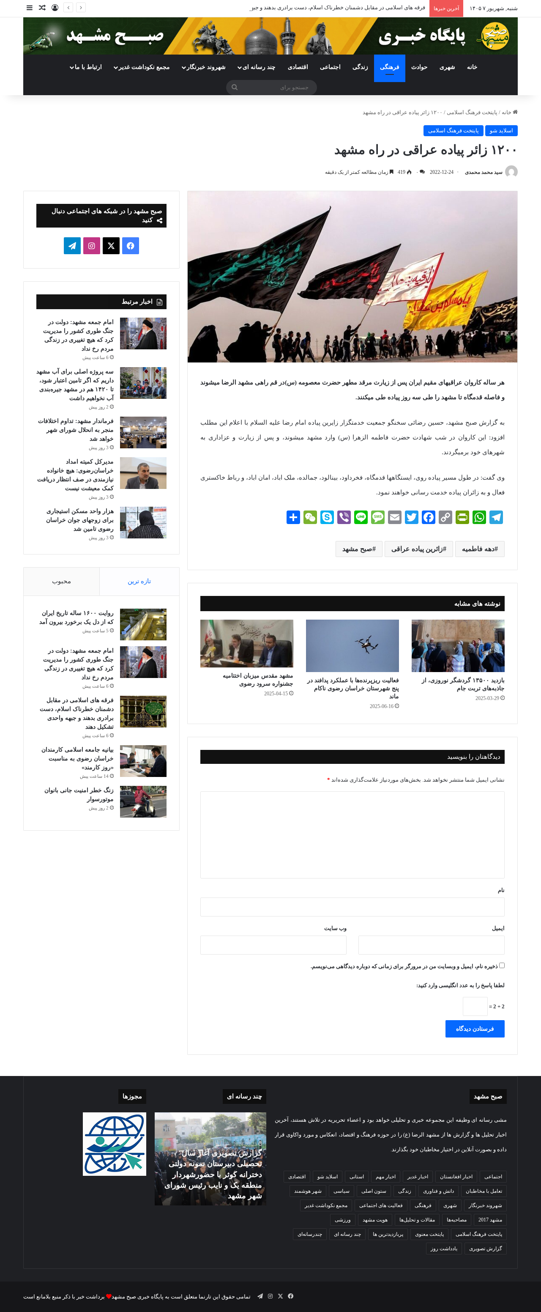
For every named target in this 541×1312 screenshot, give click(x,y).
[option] (210, 1158)
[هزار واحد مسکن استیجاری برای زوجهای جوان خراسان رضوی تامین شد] (143, 522)
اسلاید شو (501, 130)
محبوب (61, 581)
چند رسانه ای (259, 67)
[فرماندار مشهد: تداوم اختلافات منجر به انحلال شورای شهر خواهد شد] (143, 432)
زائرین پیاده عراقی (417, 548)
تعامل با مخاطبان (484, 1191)
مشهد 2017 (490, 1220)
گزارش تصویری (485, 1249)
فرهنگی (389, 67)
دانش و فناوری (438, 1191)
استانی (357, 1177)
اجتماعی (330, 67)
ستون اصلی (373, 1191)
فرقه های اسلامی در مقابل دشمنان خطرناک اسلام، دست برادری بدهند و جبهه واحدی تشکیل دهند (314, 7)
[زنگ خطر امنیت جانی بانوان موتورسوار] (143, 802)
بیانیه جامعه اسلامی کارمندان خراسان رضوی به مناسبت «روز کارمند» (77, 759)
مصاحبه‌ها (457, 1220)
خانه (472, 67)
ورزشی (343, 1220)
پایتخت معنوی (429, 1234)
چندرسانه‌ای (310, 1234)
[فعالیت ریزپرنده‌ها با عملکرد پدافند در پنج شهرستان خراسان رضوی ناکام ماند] (352, 646)
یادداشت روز (444, 1249)
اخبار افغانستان (456, 1177)
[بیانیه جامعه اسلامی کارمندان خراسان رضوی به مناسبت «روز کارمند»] (143, 761)
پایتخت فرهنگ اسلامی (472, 112)
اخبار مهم (386, 1177)
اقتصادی (298, 67)
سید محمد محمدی (484, 172)
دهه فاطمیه (478, 548)
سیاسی (341, 1191)
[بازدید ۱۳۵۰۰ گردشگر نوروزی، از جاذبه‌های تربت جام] (458, 646)
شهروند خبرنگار (485, 1205)
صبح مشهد (357, 548)
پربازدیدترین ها (388, 1234)
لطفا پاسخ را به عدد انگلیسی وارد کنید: (460, 985)
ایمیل (498, 928)
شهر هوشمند (308, 1191)
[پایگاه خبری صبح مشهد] (270, 36)
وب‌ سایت (335, 928)
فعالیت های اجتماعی (381, 1205)
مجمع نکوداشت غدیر (144, 67)
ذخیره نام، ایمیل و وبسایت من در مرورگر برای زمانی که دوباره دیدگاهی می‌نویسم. (404, 966)
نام (501, 890)
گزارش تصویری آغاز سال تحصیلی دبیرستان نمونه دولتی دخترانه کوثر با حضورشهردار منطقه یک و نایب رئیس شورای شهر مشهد (213, 1174)
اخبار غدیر (417, 1177)
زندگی (360, 67)
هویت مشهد (375, 1220)
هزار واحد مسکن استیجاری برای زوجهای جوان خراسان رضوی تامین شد (80, 520)
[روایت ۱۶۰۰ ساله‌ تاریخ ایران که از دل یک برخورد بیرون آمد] (143, 624)
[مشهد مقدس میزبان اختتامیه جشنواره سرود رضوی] (246, 644)
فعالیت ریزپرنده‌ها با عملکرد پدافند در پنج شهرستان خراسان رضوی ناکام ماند (353, 688)
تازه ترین (139, 581)
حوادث (419, 67)
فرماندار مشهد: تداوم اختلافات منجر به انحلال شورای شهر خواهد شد (76, 430)
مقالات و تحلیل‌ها (417, 1220)
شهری (447, 67)
